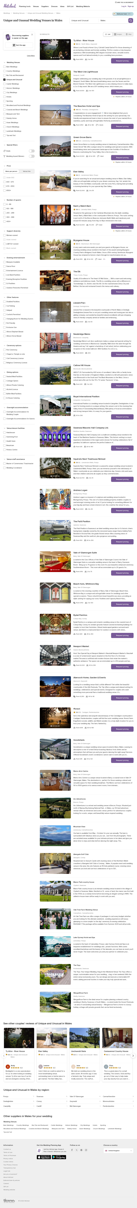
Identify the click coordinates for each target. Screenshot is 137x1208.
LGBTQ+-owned (12, 244)
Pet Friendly (10, 323)
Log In (123, 6)
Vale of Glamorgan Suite (85, 552)
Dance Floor (10, 266)
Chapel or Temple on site (15, 354)
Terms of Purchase (9, 1155)
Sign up (131, 6)
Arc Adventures (79, 799)
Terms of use (7, 1152)
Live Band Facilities (13, 275)
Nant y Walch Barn (82, 206)
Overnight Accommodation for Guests (20, 419)
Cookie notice (8, 1162)
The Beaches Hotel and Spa (86, 106)
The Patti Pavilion (81, 521)
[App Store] (44, 1159)
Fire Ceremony (11, 350)
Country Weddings (13, 71)
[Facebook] (72, 1150)
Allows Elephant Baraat (14, 332)
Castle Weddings (12, 84)
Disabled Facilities (13, 302)
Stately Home (11, 118)
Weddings (6, 13)
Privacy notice (8, 1158)
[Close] (32, 34)
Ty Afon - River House (83, 40)
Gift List (70, 6)
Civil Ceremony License (15, 358)
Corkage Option (12, 381)
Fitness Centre (11, 450)
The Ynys (76, 965)
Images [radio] (119, 34)
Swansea (40, 1096)
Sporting (9, 101)
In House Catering (13, 398)
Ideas (62, 6)
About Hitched (8, 1177)
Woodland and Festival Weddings (18, 105)
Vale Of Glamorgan (77, 1096)
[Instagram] (86, 1150)
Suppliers (45, 6)
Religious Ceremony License (16, 363)
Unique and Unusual (14, 80)
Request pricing (122, 61)
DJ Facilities (10, 283)
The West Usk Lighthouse (85, 71)
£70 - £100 (10, 186)
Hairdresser (10, 432)
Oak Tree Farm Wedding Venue (85, 910)
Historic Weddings (13, 88)
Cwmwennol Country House (116, 1051)
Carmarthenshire (109, 1096)
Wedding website (9, 1190)
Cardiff (39, 1106)
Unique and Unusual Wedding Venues (41, 13)
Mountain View (79, 827)
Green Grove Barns (82, 137)
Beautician (10, 445)
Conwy (39, 1101)
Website (83, 6)
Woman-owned (12, 235)
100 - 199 (9, 209)
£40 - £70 (10, 182)
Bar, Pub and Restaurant (15, 75)
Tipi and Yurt (11, 135)
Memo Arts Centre (80, 771)
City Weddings (11, 92)
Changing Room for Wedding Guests (19, 319)
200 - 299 (10, 213)
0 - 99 (8, 204)
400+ (8, 221)
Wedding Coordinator (14, 468)
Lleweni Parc (79, 303)
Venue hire (27, 171)
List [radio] (109, 34)
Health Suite (10, 441)
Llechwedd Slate (78, 1051)
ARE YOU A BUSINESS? (125, 2)
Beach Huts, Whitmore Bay (86, 584)
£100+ (8, 190)
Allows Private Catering (15, 385)
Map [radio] (130, 34)
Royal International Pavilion (86, 396)
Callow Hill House (81, 365)
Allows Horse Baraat (13, 336)
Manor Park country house (83, 882)
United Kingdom (113, 1151)
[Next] (133, 1055)
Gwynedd (73, 1101)
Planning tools (25, 6)
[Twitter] (77, 1150)
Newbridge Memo (81, 334)
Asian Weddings (12, 122)
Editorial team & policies (11, 1180)
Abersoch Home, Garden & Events (89, 677)
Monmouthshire (108, 1101)
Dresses (54, 6)
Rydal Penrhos (80, 615)
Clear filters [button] (31, 56)
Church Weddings (12, 127)
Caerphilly (7, 1106)
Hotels (8, 97)
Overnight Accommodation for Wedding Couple (17, 413)
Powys (5, 1096)
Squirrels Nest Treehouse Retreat (89, 459)
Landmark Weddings (13, 131)
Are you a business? (10, 1174)
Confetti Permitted (13, 314)
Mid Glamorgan (75, 1106)
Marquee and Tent (13, 114)
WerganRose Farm (80, 993)
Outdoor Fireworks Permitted (17, 288)
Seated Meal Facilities (14, 376)
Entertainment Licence (14, 271)
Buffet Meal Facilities (13, 394)
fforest (76, 709)
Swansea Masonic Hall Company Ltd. (91, 428)
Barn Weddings (11, 67)
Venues (36, 6)
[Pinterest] (81, 1150)
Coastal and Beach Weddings (17, 110)
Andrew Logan (80, 490)
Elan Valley (78, 171)
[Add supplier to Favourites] (68, 42)
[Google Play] (59, 1159)
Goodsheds (79, 740)
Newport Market (81, 646)
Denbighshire (8, 1101)
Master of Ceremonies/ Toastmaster (19, 463)
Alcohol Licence (12, 389)
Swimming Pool (12, 437)
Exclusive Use (11, 327)
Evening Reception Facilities (16, 279)
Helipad (9, 310)
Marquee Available (13, 262)
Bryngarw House (81, 240)
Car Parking (10, 306)
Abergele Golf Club (81, 854)
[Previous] (3, 1055)
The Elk (76, 271)
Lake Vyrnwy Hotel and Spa (84, 937)
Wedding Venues (19, 13)
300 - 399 (10, 217)
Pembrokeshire (108, 1106)
